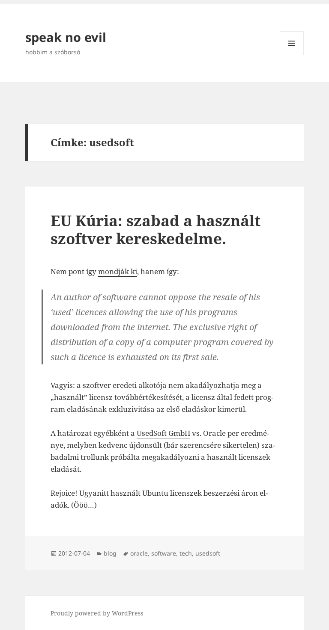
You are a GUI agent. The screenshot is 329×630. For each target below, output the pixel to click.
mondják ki (117, 271)
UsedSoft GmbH (163, 433)
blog (110, 553)
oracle (139, 553)
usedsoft (207, 553)
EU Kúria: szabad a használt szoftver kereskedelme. (155, 229)
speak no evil (65, 37)
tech (185, 553)
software (163, 553)
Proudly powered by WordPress (97, 613)
